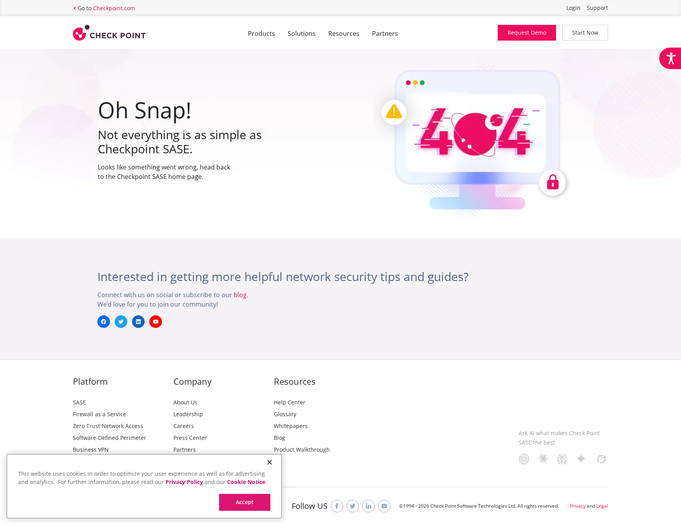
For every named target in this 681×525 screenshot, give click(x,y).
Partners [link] (385, 33)
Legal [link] (602, 506)
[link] (670, 58)
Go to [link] (106, 8)
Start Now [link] (585, 32)
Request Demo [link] (527, 32)
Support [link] (597, 7)
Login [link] (573, 7)
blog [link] (240, 294)
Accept (245, 502)
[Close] (269, 462)
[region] (144, 486)
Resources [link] (343, 33)
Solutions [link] (302, 33)
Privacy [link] (578, 506)
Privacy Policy (184, 482)
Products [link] (261, 33)
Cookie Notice (246, 482)
